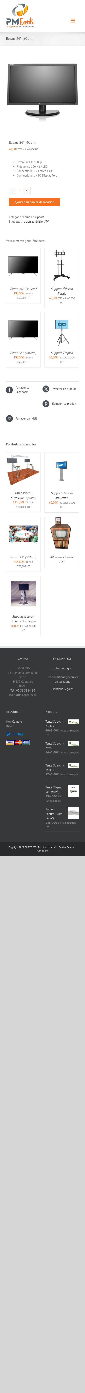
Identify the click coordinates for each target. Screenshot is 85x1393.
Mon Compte (14, 721)
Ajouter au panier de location (34, 202)
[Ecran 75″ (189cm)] (23, 519)
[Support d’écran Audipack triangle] (23, 578)
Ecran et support (33, 217)
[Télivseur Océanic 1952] (62, 519)
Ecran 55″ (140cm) (23, 353)
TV (47, 221)
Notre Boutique (62, 668)
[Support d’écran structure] (62, 455)
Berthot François (67, 847)
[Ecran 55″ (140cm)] (23, 314)
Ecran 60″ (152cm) (23, 289)
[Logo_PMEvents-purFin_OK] (21, 5)
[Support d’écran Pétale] (62, 250)
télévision (38, 221)
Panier (10, 726)
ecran (27, 221)
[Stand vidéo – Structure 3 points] (23, 455)
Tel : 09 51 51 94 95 (22, 690)
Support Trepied (62, 353)
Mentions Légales (62, 689)
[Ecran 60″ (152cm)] (23, 250)
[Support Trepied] (62, 314)
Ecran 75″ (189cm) (23, 557)
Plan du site (42, 850)
